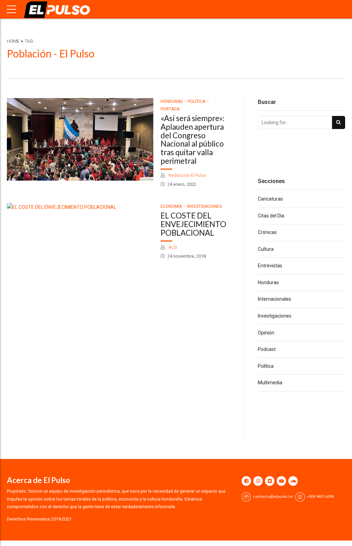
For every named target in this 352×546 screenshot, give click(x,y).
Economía (171, 206)
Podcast (267, 349)
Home (13, 41)
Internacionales (274, 299)
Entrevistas (270, 265)
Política (196, 101)
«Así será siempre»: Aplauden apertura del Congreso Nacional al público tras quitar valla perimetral (192, 139)
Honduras (172, 101)
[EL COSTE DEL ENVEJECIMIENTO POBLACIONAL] (80, 207)
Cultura (266, 249)
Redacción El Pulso (186, 175)
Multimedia (270, 382)
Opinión (266, 332)
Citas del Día (271, 215)
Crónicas (267, 232)
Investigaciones (204, 206)
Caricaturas (270, 199)
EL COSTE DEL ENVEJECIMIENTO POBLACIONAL (193, 224)
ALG (172, 247)
